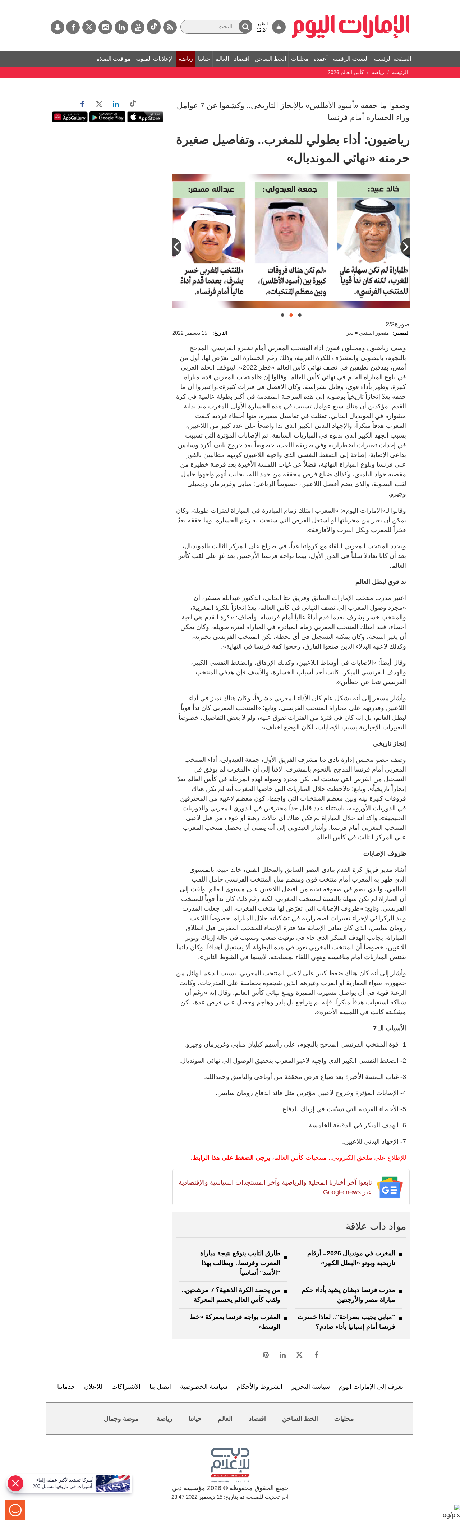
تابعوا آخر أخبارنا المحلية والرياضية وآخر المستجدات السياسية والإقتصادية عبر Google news (275, 1187)
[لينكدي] (121, 27)
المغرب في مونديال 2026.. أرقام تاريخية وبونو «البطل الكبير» (351, 1258)
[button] (245, 26)
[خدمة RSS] (170, 27)
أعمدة (321, 59)
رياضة (186, 59)
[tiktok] (154, 26)
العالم (222, 59)
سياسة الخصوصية (203, 1386)
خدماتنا (66, 1386)
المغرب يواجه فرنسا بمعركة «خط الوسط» (235, 1321)
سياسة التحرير (310, 1386)
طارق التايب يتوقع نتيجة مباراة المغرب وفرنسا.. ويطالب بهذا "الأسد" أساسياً (240, 1263)
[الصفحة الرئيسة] (351, 3)
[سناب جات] (57, 27)
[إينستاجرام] (105, 27)
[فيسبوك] (73, 27)
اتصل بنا (160, 1386)
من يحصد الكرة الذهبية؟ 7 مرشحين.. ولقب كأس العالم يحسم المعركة (230, 1294)
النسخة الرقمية (351, 59)
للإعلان (93, 1386)
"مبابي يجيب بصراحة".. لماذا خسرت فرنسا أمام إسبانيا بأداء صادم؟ (346, 1321)
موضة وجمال (121, 1418)
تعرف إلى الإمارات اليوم (371, 1386)
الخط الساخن (270, 59)
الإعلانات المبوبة (155, 59)
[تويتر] (89, 27)
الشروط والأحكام (259, 1386)
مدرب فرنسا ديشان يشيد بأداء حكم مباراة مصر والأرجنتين (348, 1294)
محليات (300, 59)
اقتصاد (241, 59)
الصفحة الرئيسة (392, 59)
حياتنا (204, 59)
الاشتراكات (126, 1386)
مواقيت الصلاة (114, 59)
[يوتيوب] (137, 27)
